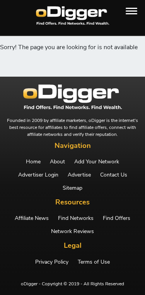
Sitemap (72, 188)
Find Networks (76, 218)
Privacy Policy (51, 262)
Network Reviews (72, 231)
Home (33, 162)
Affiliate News (32, 218)
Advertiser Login (38, 175)
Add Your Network (96, 162)
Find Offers (116, 218)
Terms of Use (94, 262)
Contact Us (113, 175)
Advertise (79, 175)
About (57, 162)
